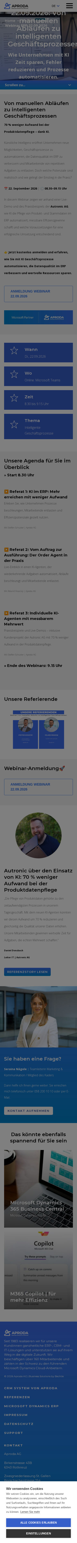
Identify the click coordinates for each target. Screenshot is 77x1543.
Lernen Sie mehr (30, 1511)
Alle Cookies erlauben (38, 1522)
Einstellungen (38, 1533)
